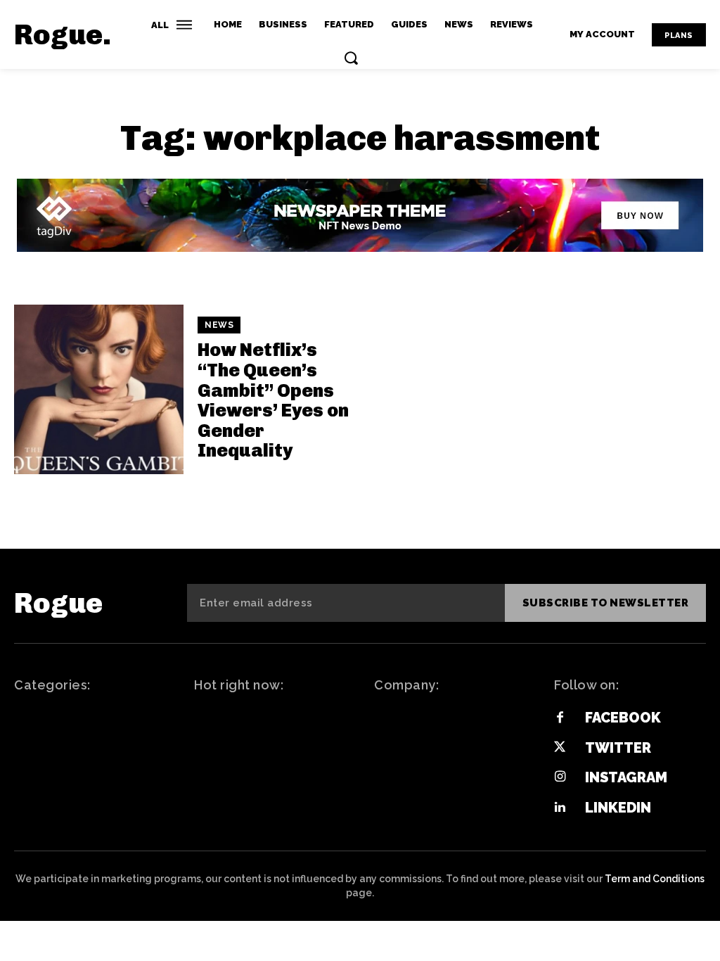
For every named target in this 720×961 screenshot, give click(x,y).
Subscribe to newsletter (605, 603)
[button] (351, 57)
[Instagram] (559, 777)
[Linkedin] (559, 807)
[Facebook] (559, 718)
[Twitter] (559, 748)
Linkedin (618, 807)
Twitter (618, 747)
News (219, 325)
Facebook (623, 717)
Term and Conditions (655, 878)
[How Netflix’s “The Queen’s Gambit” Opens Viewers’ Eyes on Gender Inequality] (99, 389)
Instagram (626, 777)
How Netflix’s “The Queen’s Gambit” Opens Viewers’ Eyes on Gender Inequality (273, 400)
